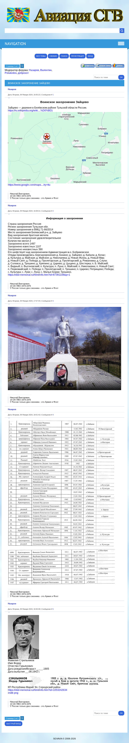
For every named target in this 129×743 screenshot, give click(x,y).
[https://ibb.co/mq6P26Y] (58, 685)
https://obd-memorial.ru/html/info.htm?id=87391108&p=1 (39, 274)
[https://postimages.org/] (64, 182)
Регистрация (77, 56)
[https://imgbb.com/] (23, 658)
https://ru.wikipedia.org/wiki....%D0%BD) (30, 110)
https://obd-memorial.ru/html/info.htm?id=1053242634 (37, 690)
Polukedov (11, 73)
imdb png (13, 692)
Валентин (46, 70)
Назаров (34, 70)
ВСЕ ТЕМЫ (40, 56)
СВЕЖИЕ (53, 56)
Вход (90, 56)
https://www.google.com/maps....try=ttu (29, 184)
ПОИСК (64, 56)
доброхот (23, 73)
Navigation (15, 43)
